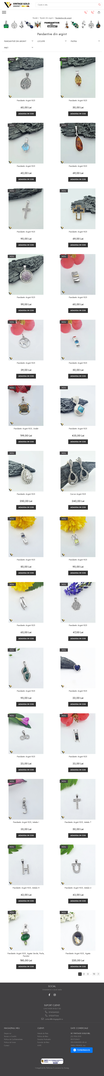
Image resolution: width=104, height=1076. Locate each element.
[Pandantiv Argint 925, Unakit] (26, 405)
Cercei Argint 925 (78, 494)
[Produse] (4, 13)
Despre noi (7, 1033)
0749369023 (53, 1012)
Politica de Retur (42, 1036)
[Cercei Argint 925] (78, 471)
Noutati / (36, 18)
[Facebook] (49, 994)
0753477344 (53, 1015)
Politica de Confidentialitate (13, 1039)
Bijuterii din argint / (47, 18)
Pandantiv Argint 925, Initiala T (78, 822)
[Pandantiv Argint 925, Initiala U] (78, 865)
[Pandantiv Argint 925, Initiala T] (78, 799)
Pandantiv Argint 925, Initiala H (26, 888)
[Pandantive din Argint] (52, 24)
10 (94, 974)
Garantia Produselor (44, 1039)
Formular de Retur (43, 1042)
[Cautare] (99, 5)
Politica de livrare (10, 1042)
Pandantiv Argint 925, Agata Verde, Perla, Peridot (26, 955)
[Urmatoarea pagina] (98, 974)
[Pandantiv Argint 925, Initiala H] (26, 865)
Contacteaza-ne (83, 1050)
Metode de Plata (42, 1033)
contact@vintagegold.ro (53, 1019)
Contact (6, 1045)
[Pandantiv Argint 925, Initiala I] (26, 799)
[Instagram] (54, 994)
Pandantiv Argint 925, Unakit (26, 428)
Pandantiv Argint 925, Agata (78, 953)
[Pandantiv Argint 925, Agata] (78, 930)
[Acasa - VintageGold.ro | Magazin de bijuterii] (16, 5)
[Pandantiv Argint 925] (26, 77)
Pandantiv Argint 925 (26, 100)
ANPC (39, 1045)
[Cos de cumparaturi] (99, 12)
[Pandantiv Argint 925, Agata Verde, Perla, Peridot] (26, 930)
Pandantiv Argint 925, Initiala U (78, 888)
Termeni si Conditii (10, 1036)
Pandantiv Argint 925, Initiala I (26, 822)
